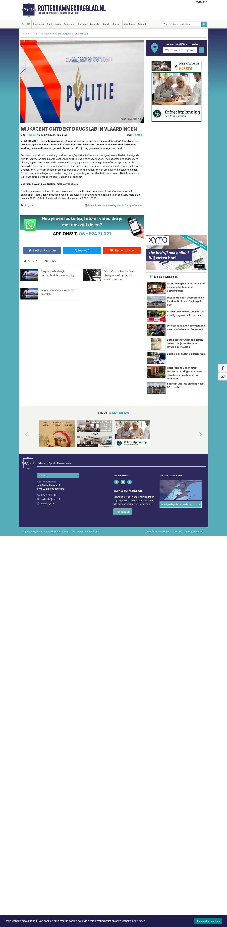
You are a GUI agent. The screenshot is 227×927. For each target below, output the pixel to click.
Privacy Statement (194, 531)
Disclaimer (177, 531)
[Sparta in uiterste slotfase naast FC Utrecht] (156, 388)
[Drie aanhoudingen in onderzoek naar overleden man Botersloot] (156, 330)
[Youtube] (123, 481)
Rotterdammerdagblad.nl (72, 8)
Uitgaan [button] (115, 24)
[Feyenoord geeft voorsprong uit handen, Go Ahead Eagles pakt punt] (156, 302)
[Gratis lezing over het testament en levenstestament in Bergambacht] (156, 288)
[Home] (23, 24)
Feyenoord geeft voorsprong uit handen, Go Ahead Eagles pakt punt (185, 301)
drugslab (29, 205)
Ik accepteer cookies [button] (208, 921)
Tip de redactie (124, 250)
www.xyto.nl (48, 503)
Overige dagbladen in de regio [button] (177, 504)
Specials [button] (94, 24)
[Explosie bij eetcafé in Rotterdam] (156, 358)
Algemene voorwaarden (157, 531)
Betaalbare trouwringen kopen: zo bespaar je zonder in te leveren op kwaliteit (185, 343)
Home (26, 33)
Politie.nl (138, 134)
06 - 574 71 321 (95, 233)
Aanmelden (123, 511)
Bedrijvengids (54, 24)
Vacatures (129, 24)
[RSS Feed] (129, 481)
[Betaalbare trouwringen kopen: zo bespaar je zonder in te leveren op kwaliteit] (156, 344)
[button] (23, 434)
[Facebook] (117, 481)
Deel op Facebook (44, 250)
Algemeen (38, 24)
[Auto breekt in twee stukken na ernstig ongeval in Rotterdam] (156, 316)
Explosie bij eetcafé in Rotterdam (186, 353)
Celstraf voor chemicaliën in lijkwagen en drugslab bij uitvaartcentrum (119, 275)
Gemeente (69, 24)
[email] (222, 377)
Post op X (84, 250)
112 (28, 24)
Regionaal (82, 24)
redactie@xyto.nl (50, 499)
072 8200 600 (49, 495)
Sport (106, 24)
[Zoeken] (204, 24)
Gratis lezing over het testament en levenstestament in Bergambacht (186, 287)
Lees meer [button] (138, 921)
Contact (141, 24)
